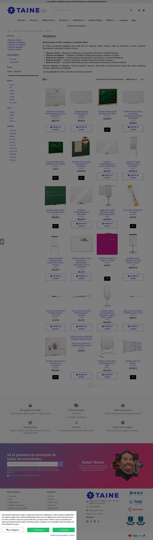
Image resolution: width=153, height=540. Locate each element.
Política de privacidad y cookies (62, 535)
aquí (48, 522)
